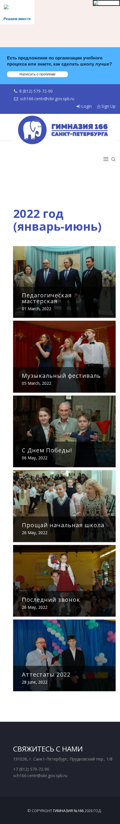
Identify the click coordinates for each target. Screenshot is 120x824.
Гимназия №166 (68, 810)
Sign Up (108, 106)
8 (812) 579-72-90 (36, 91)
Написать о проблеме (38, 74)
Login (86, 106)
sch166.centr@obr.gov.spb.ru (47, 98)
